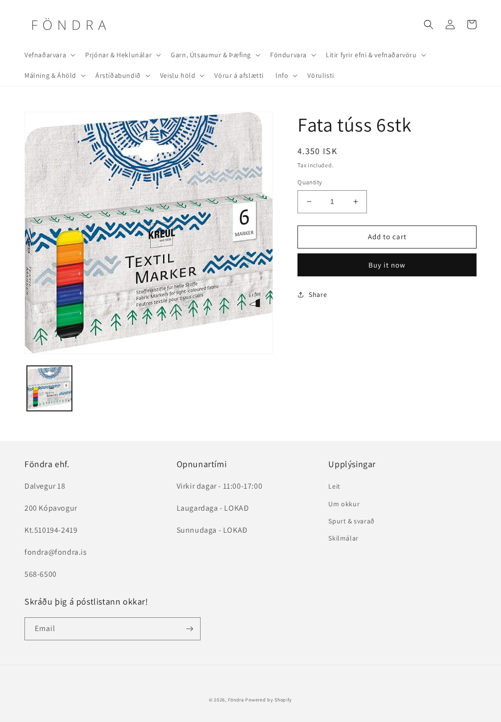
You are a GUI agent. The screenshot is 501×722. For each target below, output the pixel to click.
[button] (49, 55)
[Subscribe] (189, 628)
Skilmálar (343, 538)
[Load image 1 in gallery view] (49, 388)
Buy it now (387, 265)
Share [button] (318, 294)
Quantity (309, 182)
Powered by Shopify (268, 700)
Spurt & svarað (351, 521)
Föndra (236, 700)
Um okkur (344, 503)
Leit (334, 486)
